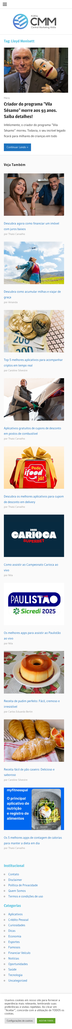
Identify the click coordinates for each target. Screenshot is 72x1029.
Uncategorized (17, 980)
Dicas (11, 931)
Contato (13, 874)
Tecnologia (15, 975)
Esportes (14, 942)
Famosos (14, 947)
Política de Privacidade (23, 885)
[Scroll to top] (66, 1023)
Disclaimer (15, 880)
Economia (14, 936)
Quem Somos (17, 891)
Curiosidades (16, 925)
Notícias (13, 958)
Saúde (12, 969)
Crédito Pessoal (18, 920)
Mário (7, 98)
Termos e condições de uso (25, 896)
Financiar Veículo (19, 953)
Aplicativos (15, 914)
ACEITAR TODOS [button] (46, 1020)
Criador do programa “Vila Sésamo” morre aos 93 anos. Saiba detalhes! (30, 110)
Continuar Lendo (16, 147)
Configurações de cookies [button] (20, 1020)
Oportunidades (18, 964)
